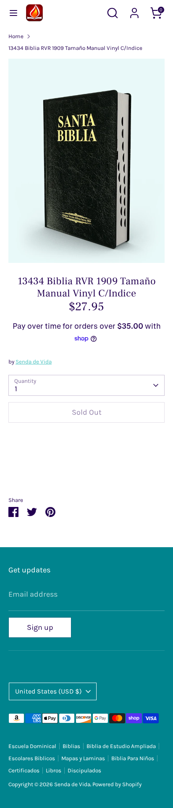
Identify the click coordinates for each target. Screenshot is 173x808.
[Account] (134, 10)
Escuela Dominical (32, 746)
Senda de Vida (34, 362)
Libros (53, 770)
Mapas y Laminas (83, 758)
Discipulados (84, 770)
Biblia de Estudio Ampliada (121, 746)
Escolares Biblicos (31, 758)
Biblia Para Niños (132, 758)
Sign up (40, 627)
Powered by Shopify (117, 784)
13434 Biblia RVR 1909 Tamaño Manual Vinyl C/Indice (75, 48)
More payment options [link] (86, 460)
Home (16, 36)
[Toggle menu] (13, 12)
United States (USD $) (48, 691)
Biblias (71, 746)
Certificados (23, 770)
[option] (86, 161)
